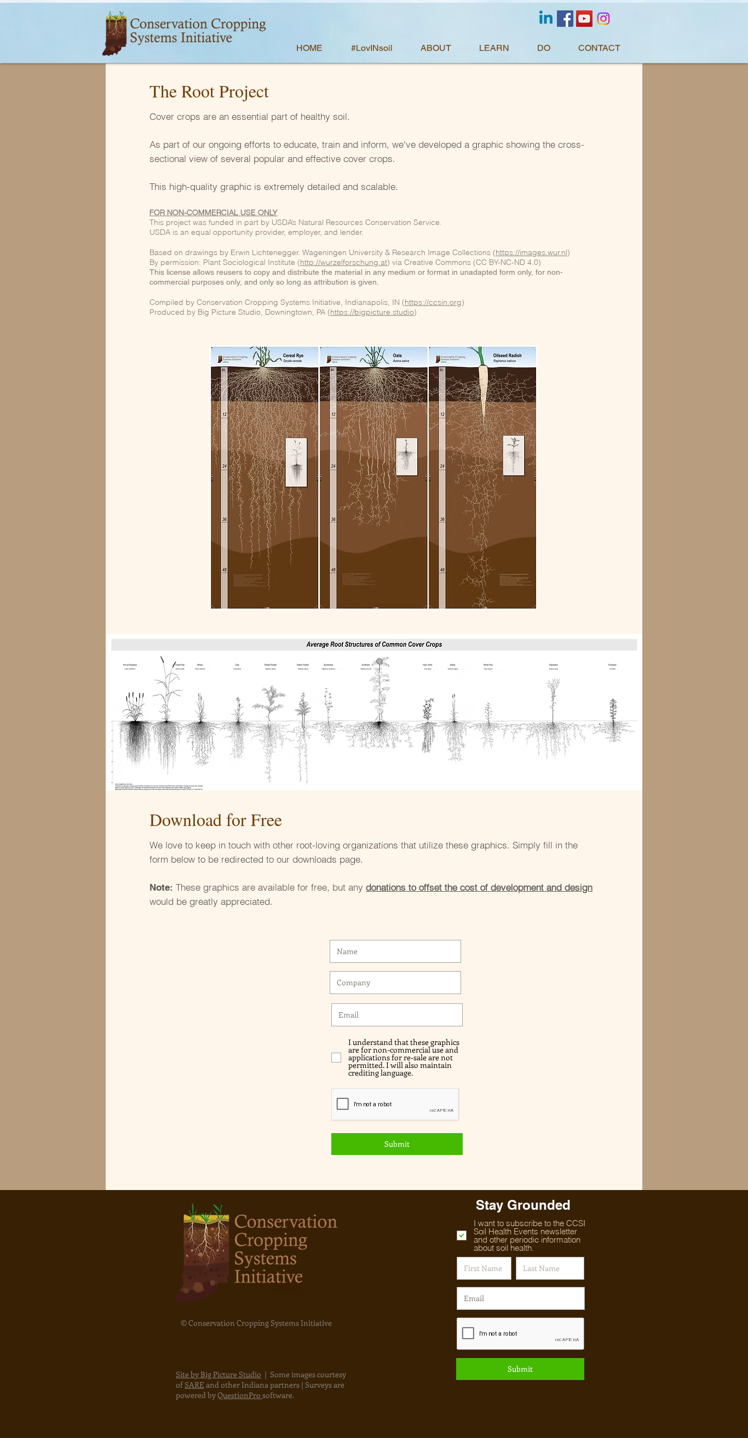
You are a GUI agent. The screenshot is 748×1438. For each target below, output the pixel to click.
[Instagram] (603, 18)
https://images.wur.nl (531, 252)
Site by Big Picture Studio (218, 1374)
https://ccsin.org (433, 302)
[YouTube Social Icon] (584, 18)
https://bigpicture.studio (372, 312)
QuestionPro (239, 1395)
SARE (194, 1384)
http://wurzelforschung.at (343, 262)
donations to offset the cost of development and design (479, 887)
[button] (441, 48)
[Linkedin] (546, 18)
